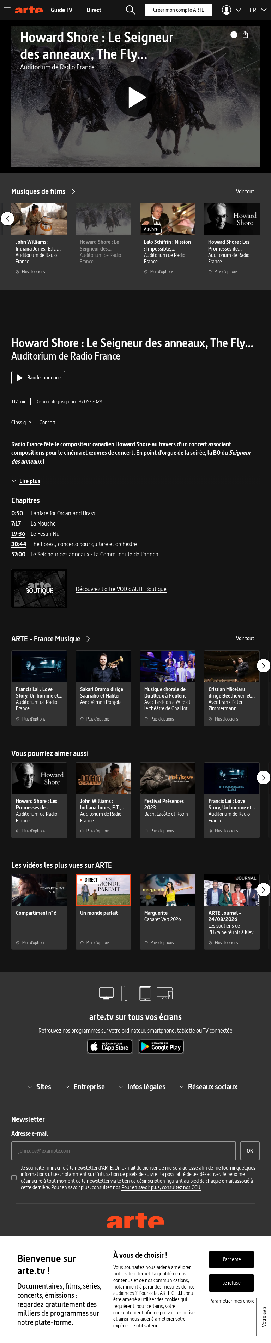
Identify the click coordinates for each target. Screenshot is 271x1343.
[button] (130, 10)
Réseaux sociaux (212, 1086)
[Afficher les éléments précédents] (7, 219)
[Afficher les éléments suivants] (264, 666)
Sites (43, 1086)
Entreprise (89, 1086)
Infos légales (146, 1086)
